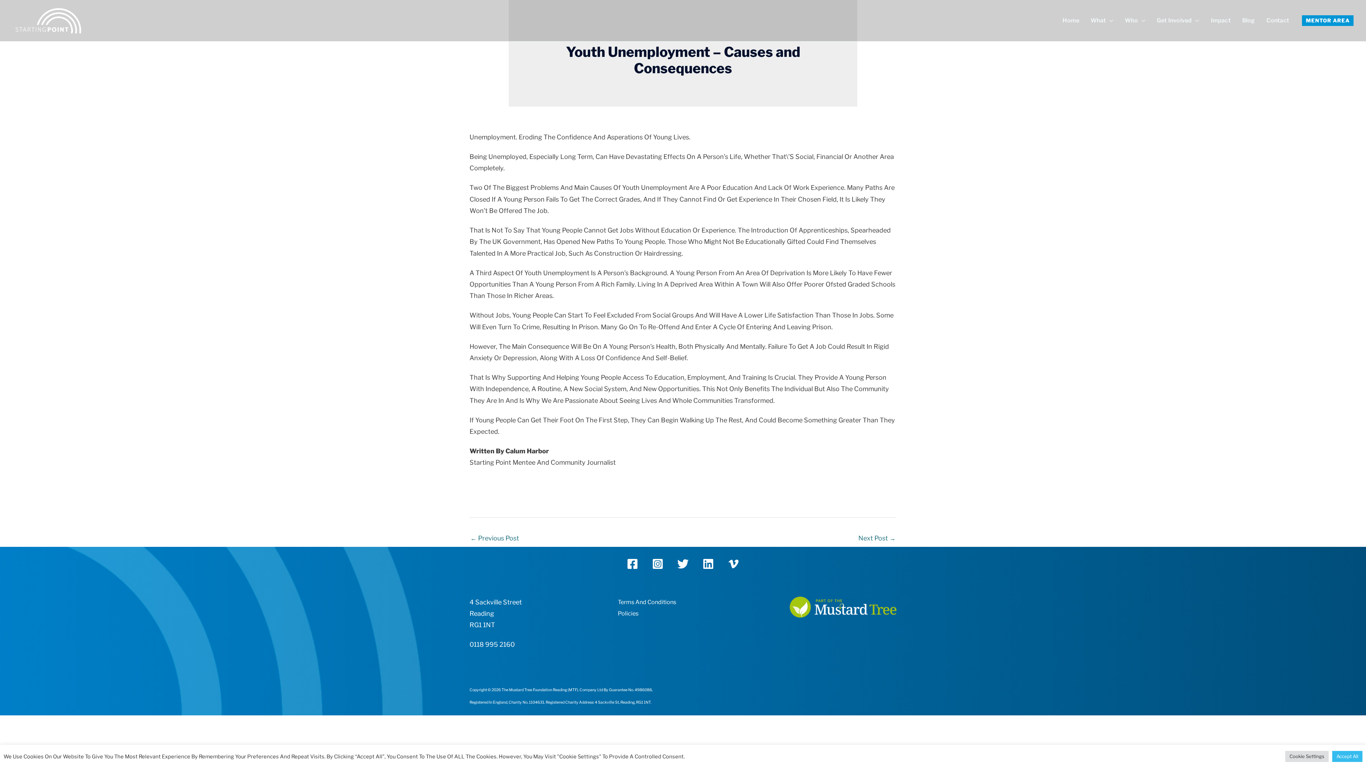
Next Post (877, 538)
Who (1131, 20)
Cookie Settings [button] (1307, 756)
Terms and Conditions (647, 602)
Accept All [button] (1347, 756)
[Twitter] (683, 564)
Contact (1277, 20)
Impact (1221, 20)
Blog (1248, 20)
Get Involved (1174, 20)
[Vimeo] (733, 564)
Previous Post (494, 538)
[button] (1328, 20)
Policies (628, 613)
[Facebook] (632, 564)
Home (1071, 20)
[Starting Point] (48, 20)
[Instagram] (658, 564)
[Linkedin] (708, 564)
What (1098, 20)
